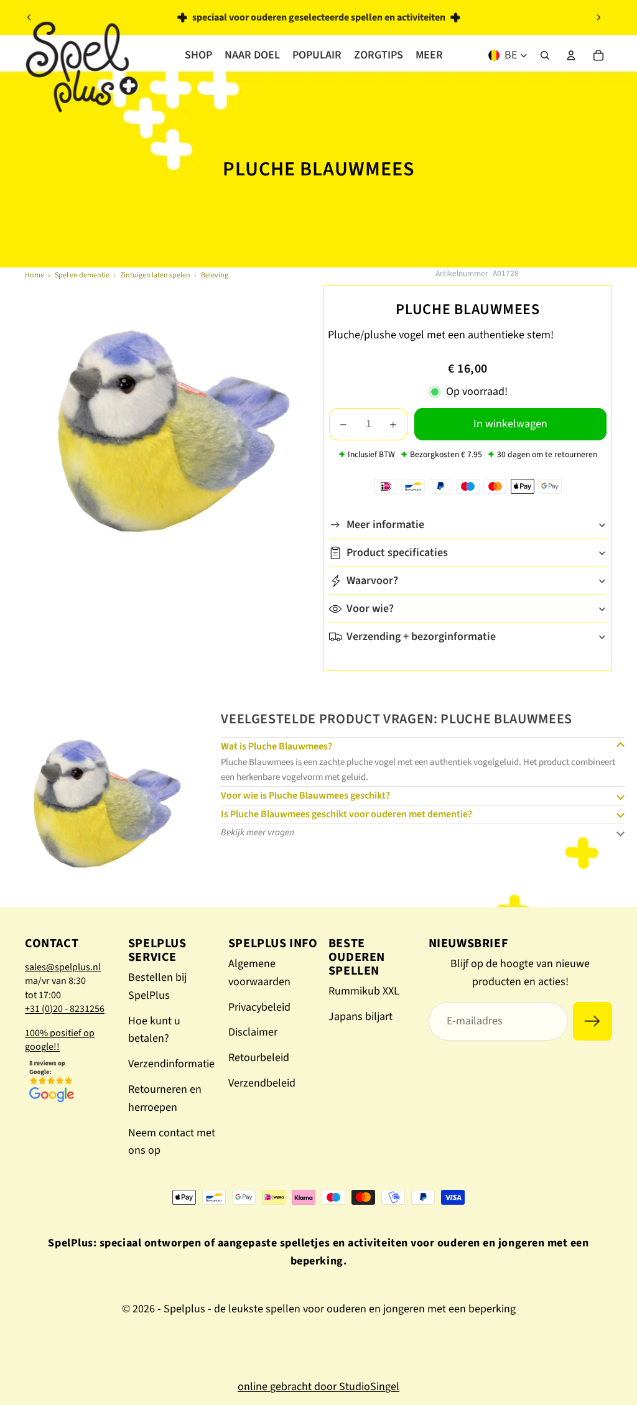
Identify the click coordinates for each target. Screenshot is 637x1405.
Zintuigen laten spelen (155, 275)
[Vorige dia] (29, 17)
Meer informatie (385, 524)
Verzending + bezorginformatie (421, 636)
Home (34, 275)
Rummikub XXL (363, 991)
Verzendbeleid (261, 1083)
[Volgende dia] (598, 17)
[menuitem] (429, 55)
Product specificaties (397, 552)
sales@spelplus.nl (63, 967)
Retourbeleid (258, 1057)
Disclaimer (252, 1032)
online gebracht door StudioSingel (318, 1386)
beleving (214, 275)
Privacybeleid (259, 1007)
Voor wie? (370, 608)
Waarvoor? (372, 580)
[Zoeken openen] (545, 55)
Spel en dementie (82, 275)
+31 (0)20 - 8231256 (65, 1009)
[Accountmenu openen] (571, 55)
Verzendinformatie (171, 1064)
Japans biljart (360, 1016)
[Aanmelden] (592, 1021)
